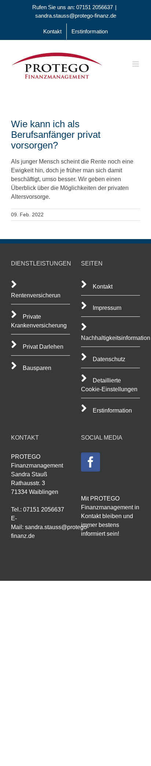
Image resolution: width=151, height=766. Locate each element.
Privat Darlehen (43, 347)
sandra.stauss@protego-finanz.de (75, 15)
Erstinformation (112, 410)
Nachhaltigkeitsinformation (115, 338)
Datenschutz (109, 359)
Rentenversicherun (35, 295)
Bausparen (37, 368)
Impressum (107, 308)
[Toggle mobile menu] (136, 64)
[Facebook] (90, 462)
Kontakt (103, 286)
